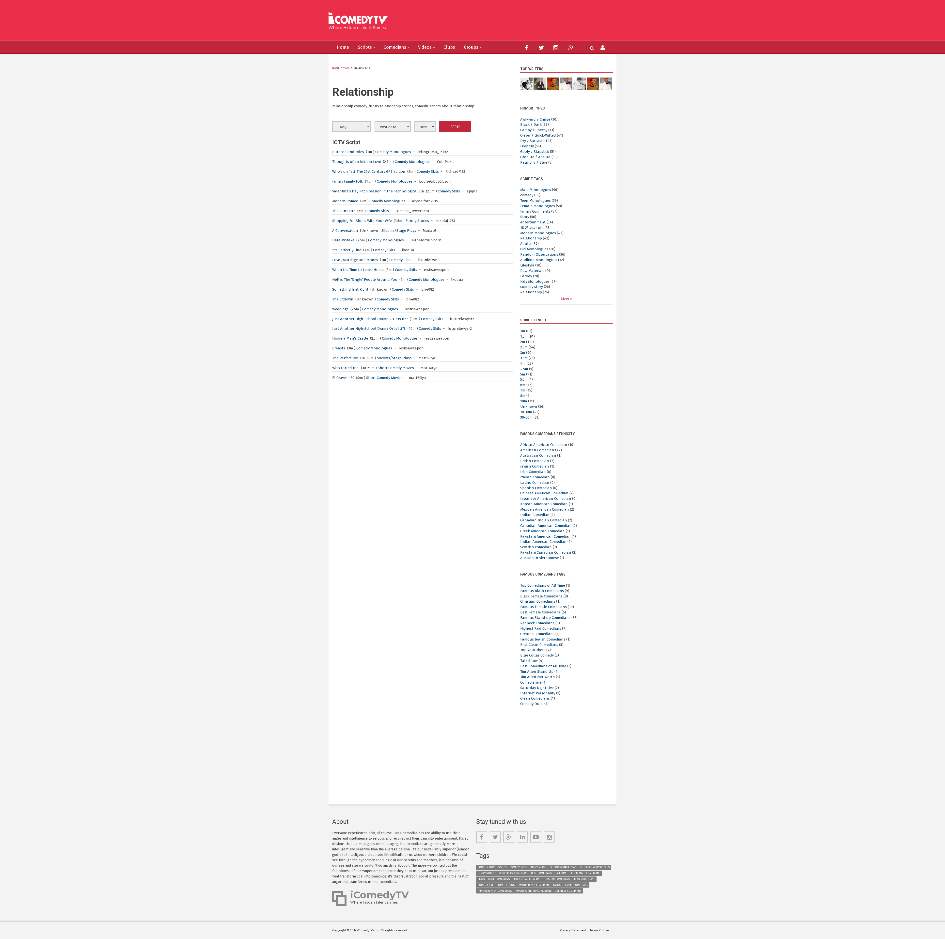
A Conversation (345, 230)
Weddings (340, 309)
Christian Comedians (537, 601)
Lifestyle (527, 265)
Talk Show (529, 660)
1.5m (524, 336)
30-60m (526, 417)
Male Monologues (535, 190)
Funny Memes (538, 867)
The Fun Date (343, 211)
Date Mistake (343, 240)
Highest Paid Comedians (540, 628)
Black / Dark (531, 124)
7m (522, 390)
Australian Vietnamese (539, 558)
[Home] (360, 18)
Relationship (531, 238)
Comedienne (530, 682)
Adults (526, 243)
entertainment (533, 222)
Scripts (365, 47)
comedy (526, 195)
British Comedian (534, 461)
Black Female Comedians (541, 596)
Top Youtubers (532, 650)
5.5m (524, 379)
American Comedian (537, 450)
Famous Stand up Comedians (545, 617)
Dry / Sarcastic (532, 141)
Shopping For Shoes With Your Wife (362, 221)
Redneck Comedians (537, 623)
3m (522, 352)
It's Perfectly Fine (346, 250)
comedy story (531, 286)
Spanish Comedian (536, 488)
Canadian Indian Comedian (543, 520)
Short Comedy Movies (396, 368)
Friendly (527, 146)
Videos (425, 47)
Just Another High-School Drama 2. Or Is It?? (370, 319)
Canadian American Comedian (546, 525)
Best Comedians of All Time (543, 666)
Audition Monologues (538, 260)
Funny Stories (417, 221)
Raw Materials (532, 270)
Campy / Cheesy (533, 130)
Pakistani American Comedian (545, 536)
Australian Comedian (538, 455)
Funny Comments (535, 211)
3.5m (524, 358)
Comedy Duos (531, 704)
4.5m (524, 369)
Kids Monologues (535, 281)
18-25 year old (532, 227)
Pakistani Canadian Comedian (545, 552)
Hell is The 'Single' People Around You (364, 279)
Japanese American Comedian (545, 498)
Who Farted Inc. (345, 368)
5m (522, 374)
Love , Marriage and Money (355, 260)
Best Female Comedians (540, 612)
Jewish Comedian (534, 466)
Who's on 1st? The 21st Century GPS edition (368, 171)
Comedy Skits (428, 171)
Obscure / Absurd (535, 157)
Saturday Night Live (537, 688)
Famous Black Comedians (542, 591)
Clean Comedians (535, 698)
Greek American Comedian (542, 531)
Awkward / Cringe (535, 119)
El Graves (339, 378)
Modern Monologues (538, 233)
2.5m (524, 347)
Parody (526, 276)
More (565, 299)
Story (524, 217)
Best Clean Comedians (539, 644)
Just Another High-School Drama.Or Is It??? (369, 328)
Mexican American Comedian (544, 509)
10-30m (526, 412)
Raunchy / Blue (533, 162)
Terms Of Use (599, 930)
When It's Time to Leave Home (358, 269)
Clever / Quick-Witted (538, 135)
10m (523, 401)
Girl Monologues (534, 249)
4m (523, 363)
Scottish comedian (536, 547)
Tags (346, 68)
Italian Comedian (535, 477)
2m (522, 342)
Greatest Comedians (537, 634)
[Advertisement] (510, 22)
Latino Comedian (534, 482)
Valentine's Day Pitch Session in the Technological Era (378, 191)
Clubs (449, 47)
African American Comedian (543, 444)
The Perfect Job (345, 358)
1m (522, 331)
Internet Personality (537, 693)
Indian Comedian (535, 515)
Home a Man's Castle (350, 338)
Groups (471, 47)
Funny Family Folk (347, 181)
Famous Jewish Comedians (542, 639)
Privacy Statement (573, 930)
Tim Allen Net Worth (537, 677)
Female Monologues (537, 206)
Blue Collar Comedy (537, 655)
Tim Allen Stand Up (536, 671)
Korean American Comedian (544, 504)
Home (343, 47)
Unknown (528, 406)
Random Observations (539, 254)
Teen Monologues (535, 200)
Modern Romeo (345, 201)
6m (522, 385)
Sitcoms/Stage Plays (398, 230)
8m (522, 395)
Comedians (395, 47)
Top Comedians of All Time (542, 585)
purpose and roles (348, 152)
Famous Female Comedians (543, 607)
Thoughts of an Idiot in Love (356, 161)
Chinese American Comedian (544, 493)
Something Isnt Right (350, 289)
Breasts (338, 348)
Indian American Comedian (543, 541)
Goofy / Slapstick (534, 151)
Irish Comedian (533, 472)
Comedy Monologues (393, 152)
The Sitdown (342, 299)
